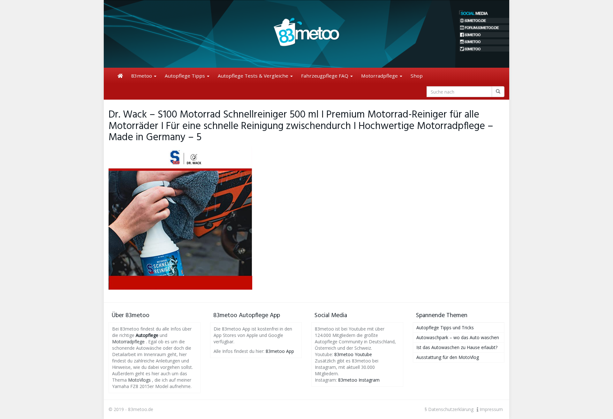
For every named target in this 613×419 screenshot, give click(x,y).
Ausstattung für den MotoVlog (447, 357)
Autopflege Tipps (185, 75)
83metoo (142, 75)
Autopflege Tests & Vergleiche (254, 75)
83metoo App (280, 351)
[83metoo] (306, 34)
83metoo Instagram (359, 380)
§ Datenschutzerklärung (449, 409)
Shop (417, 75)
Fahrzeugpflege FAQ (325, 75)
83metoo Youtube (353, 354)
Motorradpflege (380, 75)
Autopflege (147, 335)
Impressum (490, 409)
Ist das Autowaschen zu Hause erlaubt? (456, 347)
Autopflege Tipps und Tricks (445, 327)
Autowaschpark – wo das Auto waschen (457, 337)
